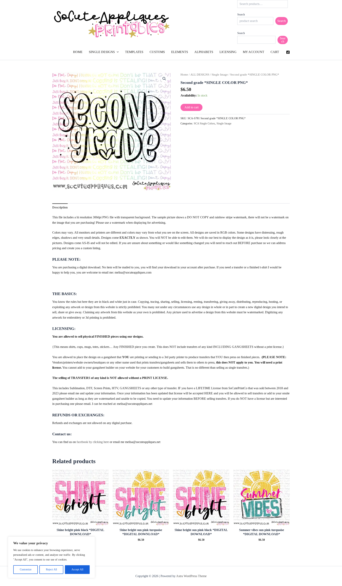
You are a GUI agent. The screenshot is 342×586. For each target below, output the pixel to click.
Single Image (220, 74)
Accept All (77, 569)
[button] (117, 52)
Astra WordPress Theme (191, 576)
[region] (51, 557)
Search (241, 14)
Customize (25, 569)
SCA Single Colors (204, 123)
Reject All (51, 569)
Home (184, 74)
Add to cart (191, 107)
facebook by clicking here (93, 442)
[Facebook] (288, 52)
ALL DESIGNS (199, 74)
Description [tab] (60, 207)
